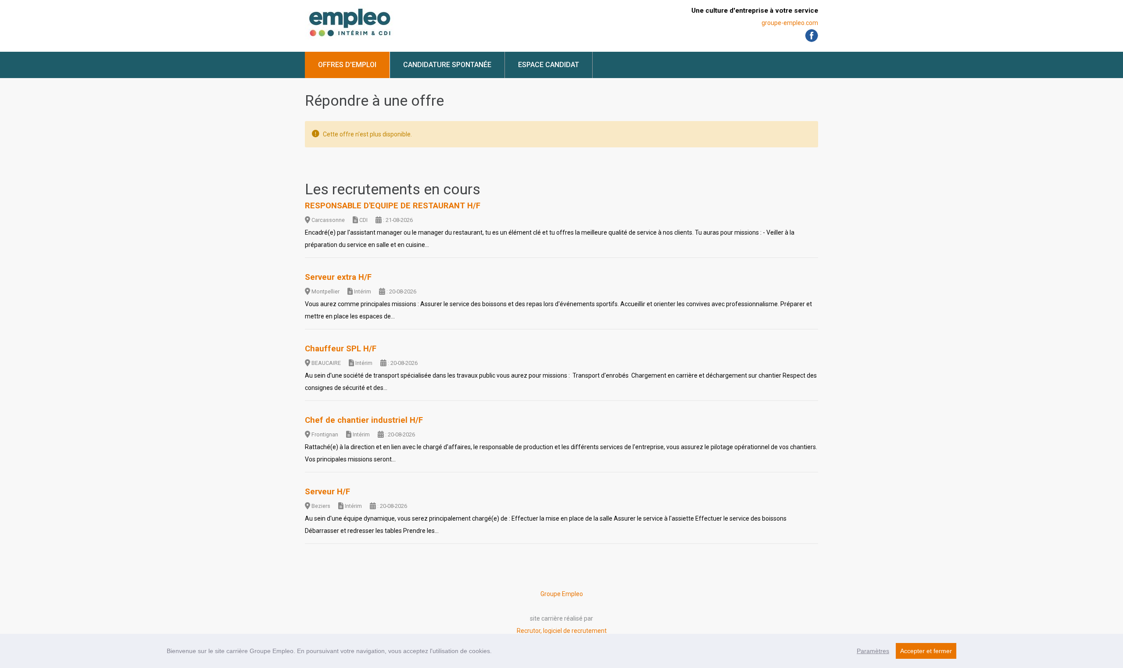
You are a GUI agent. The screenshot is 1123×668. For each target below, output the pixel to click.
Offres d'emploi (347, 65)
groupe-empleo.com (790, 22)
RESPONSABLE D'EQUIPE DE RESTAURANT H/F (392, 206)
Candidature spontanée (447, 65)
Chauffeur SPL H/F (340, 349)
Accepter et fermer (926, 650)
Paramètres (873, 650)
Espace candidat (548, 65)
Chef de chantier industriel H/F (364, 420)
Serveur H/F (327, 492)
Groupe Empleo (561, 593)
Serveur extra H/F (338, 277)
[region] (561, 651)
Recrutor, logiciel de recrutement (562, 630)
